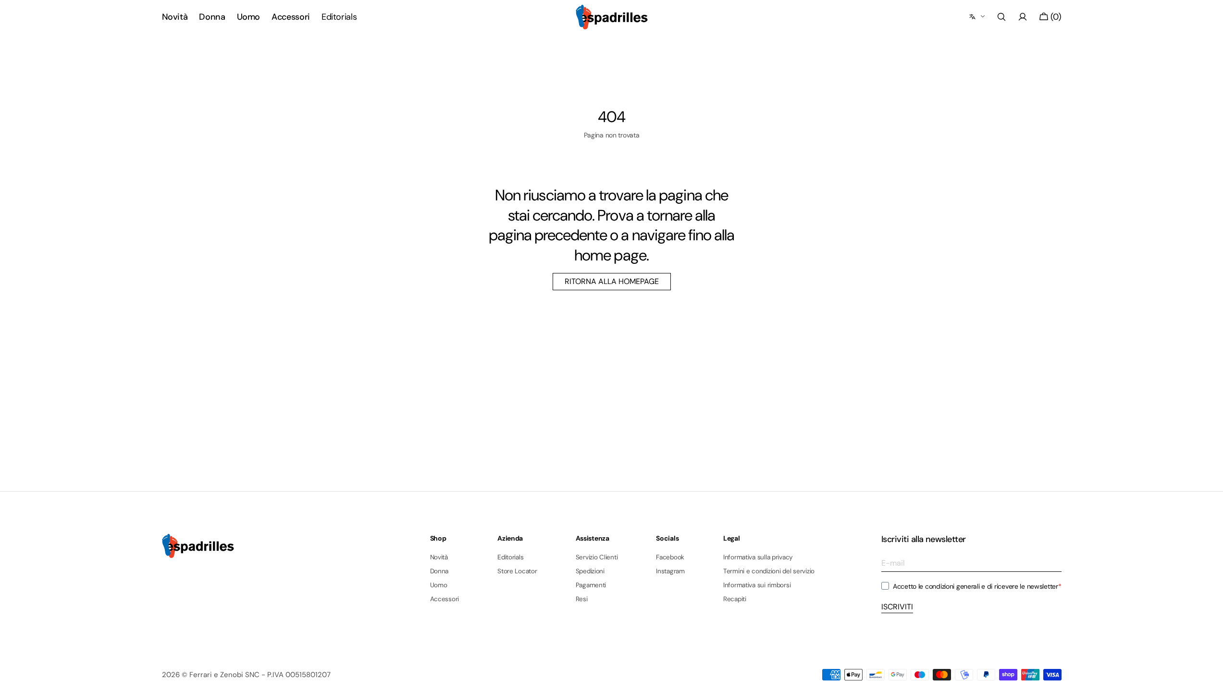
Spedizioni (590, 571)
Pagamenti (591, 585)
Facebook (670, 557)
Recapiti (734, 599)
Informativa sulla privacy (758, 557)
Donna (439, 571)
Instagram (670, 571)
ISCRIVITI (897, 607)
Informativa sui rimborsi (757, 585)
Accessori (444, 599)
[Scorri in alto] (1208, 677)
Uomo (438, 585)
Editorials (510, 557)
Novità (439, 557)
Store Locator (517, 571)
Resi (582, 599)
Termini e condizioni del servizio (769, 571)
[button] (1001, 17)
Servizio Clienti (597, 557)
